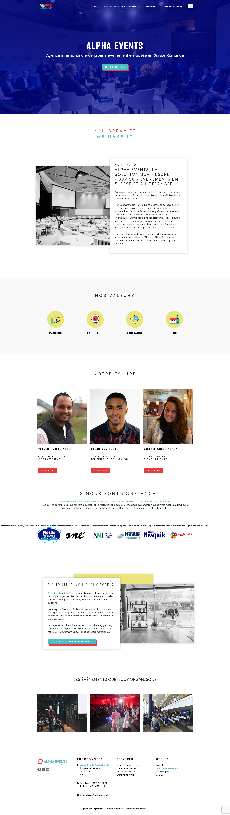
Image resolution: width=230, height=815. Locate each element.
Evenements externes (126, 771)
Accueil (97, 6)
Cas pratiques (167, 6)
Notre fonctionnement (131, 6)
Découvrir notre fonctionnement (71, 641)
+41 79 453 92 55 (96, 786)
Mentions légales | (115, 808)
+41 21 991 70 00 (99, 783)
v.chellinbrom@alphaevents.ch (94, 795)
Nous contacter (115, 67)
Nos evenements (150, 6)
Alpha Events (126, 192)
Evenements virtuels (125, 775)
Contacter (47, 470)
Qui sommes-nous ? (111, 6)
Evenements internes (126, 768)
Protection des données (136, 808)
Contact (179, 6)
